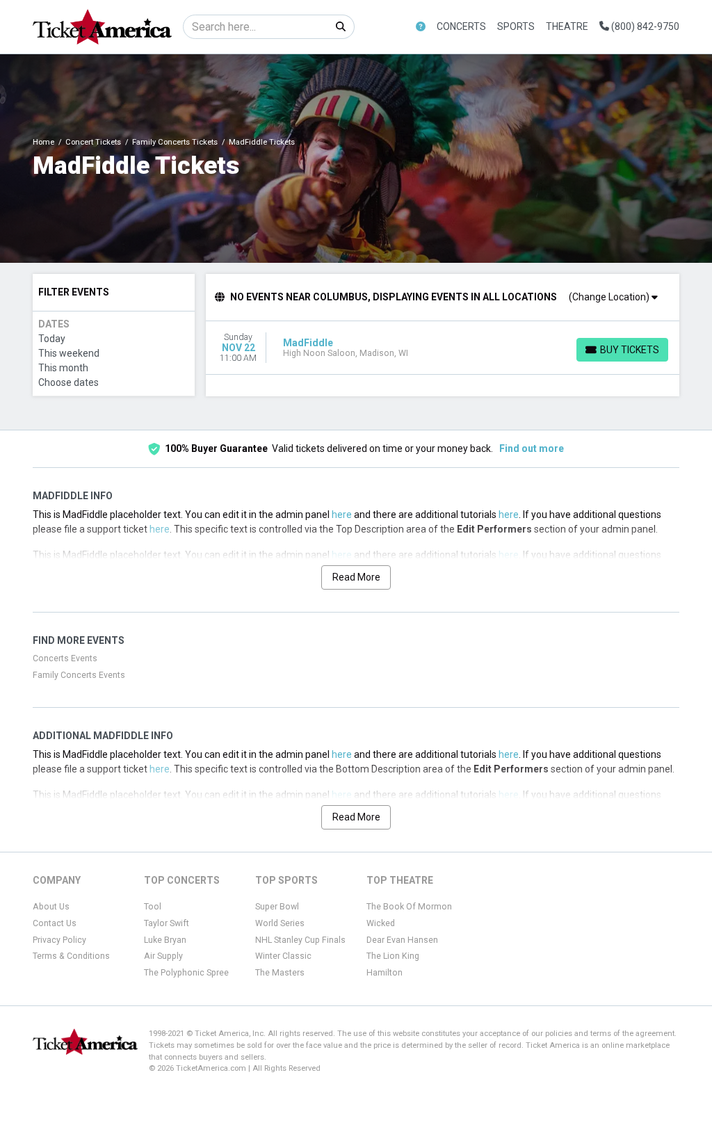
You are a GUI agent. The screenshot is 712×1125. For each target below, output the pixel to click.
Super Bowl (277, 907)
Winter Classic (283, 956)
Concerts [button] (461, 26)
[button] (420, 27)
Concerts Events (65, 658)
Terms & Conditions (71, 956)
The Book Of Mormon (409, 907)
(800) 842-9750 (644, 26)
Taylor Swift (166, 923)
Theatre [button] (567, 26)
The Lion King (392, 956)
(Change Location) (610, 296)
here (342, 514)
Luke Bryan (165, 940)
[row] (443, 348)
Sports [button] (516, 26)
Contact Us (54, 923)
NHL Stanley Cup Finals (300, 940)
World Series (280, 923)
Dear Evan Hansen (402, 940)
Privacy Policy (59, 940)
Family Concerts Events (79, 675)
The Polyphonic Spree (186, 973)
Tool (152, 907)
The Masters (280, 973)
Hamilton (384, 973)
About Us (51, 907)
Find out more (531, 448)
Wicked (380, 923)
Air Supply (163, 956)
